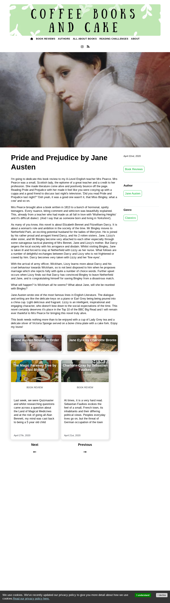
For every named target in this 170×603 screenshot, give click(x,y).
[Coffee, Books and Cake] (85, 20)
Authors (64, 38)
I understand (142, 595)
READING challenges (113, 38)
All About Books (85, 38)
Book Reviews (134, 169)
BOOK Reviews (45, 38)
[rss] (88, 47)
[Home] (32, 39)
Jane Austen (132, 193)
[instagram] (82, 47)
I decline (162, 595)
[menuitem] (32, 39)
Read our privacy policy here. (31, 598)
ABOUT (135, 38)
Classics (130, 217)
